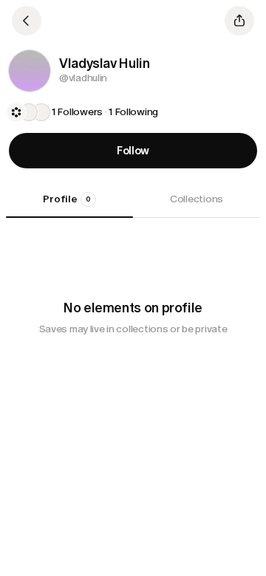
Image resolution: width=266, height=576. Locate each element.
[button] (29, 71)
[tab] (69, 204)
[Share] (239, 20)
